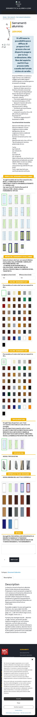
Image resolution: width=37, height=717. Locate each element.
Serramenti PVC (24, 652)
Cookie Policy (18, 710)
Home (5, 17)
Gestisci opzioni (18, 707)
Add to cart (14, 559)
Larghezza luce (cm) (8, 275)
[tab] (7, 577)
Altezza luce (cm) (25, 275)
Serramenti (11, 17)
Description (8, 577)
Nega (18, 703)
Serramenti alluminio (23, 17)
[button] (32, 659)
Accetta (18, 698)
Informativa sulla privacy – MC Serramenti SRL (18, 713)
